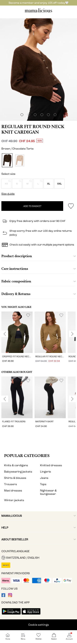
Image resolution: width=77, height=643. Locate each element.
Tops (43, 484)
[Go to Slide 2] (28, 114)
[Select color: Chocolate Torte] (7, 160)
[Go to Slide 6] (55, 114)
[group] (17, 338)
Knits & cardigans (16, 465)
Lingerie (45, 471)
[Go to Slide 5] (48, 114)
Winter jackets (14, 500)
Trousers (10, 484)
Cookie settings (38, 624)
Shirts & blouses (15, 478)
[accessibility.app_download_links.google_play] (11, 615)
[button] (6, 184)
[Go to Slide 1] (22, 114)
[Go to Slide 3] (35, 114)
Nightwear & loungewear (48, 492)
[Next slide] (72, 333)
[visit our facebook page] (3, 596)
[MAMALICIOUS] (38, 12)
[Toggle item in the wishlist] (71, 206)
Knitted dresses (51, 465)
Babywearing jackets (18, 471)
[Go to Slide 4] (41, 114)
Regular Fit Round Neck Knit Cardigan (32, 129)
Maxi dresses (13, 490)
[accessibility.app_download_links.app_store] (31, 615)
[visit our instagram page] (10, 596)
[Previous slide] (4, 333)
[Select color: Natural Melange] (19, 160)
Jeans (44, 478)
